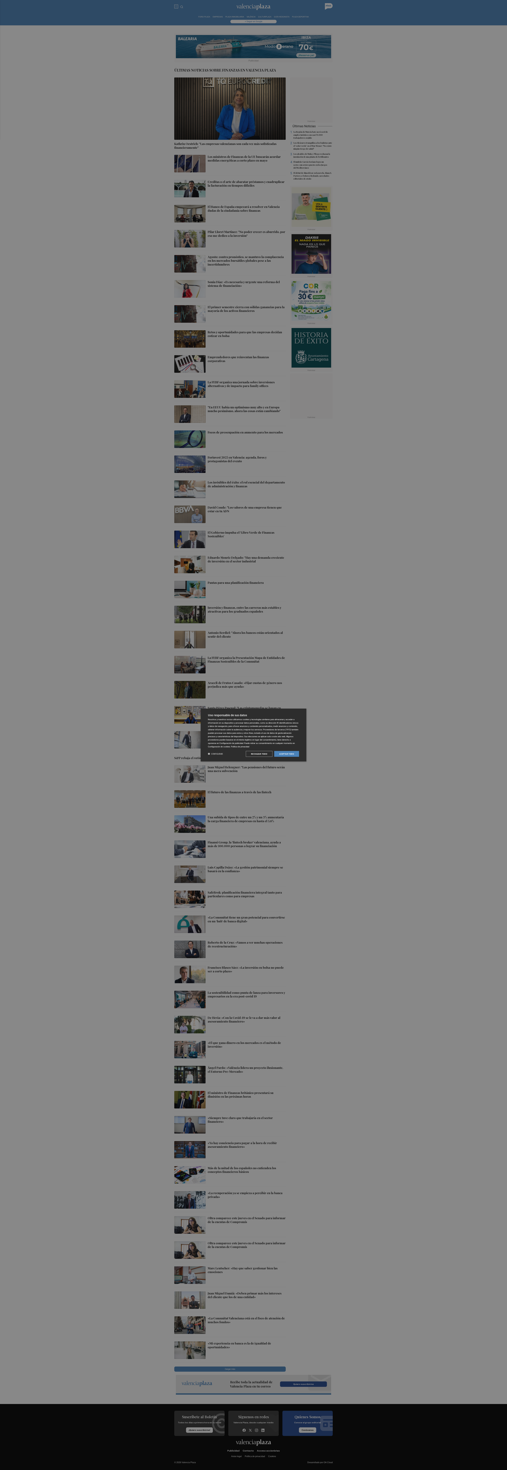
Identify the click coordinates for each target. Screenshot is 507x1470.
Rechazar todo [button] (259, 753)
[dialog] (253, 735)
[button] (215, 753)
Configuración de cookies (219, 746)
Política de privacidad (240, 746)
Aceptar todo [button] (286, 753)
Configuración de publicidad (231, 743)
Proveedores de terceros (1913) (277, 729)
